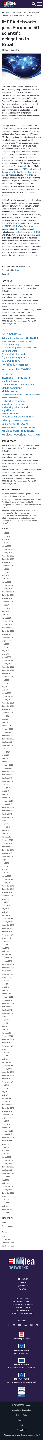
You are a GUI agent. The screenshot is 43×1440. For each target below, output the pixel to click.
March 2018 (6, 837)
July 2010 (5, 1121)
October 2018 (7, 814)
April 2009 (5, 1154)
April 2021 (5, 723)
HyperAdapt (21, 229)
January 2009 (7, 1164)
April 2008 (5, 1183)
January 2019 (7, 804)
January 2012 (7, 1069)
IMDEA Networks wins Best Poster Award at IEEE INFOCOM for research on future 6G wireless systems (20, 321)
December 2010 (8, 1105)
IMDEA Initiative (11, 360)
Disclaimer (22, 1420)
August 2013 (6, 1017)
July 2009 (5, 1147)
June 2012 (6, 1056)
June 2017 (6, 866)
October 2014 (7, 971)
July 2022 (5, 680)
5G (8, 274)
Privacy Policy (21, 1415)
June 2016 (6, 905)
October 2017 (7, 853)
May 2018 (5, 830)
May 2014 (5, 987)
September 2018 (8, 817)
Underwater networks (10, 427)
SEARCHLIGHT (13, 223)
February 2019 (7, 801)
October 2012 (7, 1043)
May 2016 (5, 909)
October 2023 (7, 634)
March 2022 (6, 693)
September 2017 (8, 856)
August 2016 (6, 899)
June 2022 (6, 683)
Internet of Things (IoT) (16, 377)
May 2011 (5, 1092)
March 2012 (6, 1062)
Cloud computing (10, 344)
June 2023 (6, 647)
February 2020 (7, 765)
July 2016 (5, 902)
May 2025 (5, 575)
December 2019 (8, 772)
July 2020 (5, 749)
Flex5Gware (29, 226)
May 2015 (5, 948)
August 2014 (6, 977)
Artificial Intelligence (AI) (15, 338)
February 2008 (7, 1186)
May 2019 (5, 791)
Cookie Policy (21, 1430)
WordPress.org (8, 1246)
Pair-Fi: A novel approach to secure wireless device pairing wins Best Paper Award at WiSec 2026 (20, 288)
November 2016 (8, 889)
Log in (4, 1236)
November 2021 (8, 706)
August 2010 (6, 1118)
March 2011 (6, 1098)
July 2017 (5, 863)
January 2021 (7, 732)
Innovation (24, 369)
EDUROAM (24, 1286)
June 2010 (6, 1124)
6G (19, 334)
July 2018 (5, 824)
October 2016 (7, 892)
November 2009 (8, 1137)
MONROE (16, 226)
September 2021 (8, 713)
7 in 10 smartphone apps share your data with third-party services (21, 504)
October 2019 (7, 778)
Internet (7, 373)
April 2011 (5, 1095)
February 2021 (7, 729)
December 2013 (8, 1003)
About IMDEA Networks (23, 1302)
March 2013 (6, 1033)
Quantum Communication (21, 420)
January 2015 (7, 961)
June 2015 (6, 945)
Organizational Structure (23, 1305)
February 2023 (7, 660)
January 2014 (7, 1000)
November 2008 (8, 1167)
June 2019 (6, 788)
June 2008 (6, 1177)
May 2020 (5, 755)
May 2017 (5, 870)
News (19, 13)
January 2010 (7, 1134)
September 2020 (8, 745)
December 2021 (8, 703)
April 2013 (5, 1030)
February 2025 (7, 585)
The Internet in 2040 (17, 496)
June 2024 (6, 608)
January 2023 (7, 664)
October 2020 (7, 742)
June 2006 (6, 1213)
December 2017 (8, 847)
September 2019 (8, 781)
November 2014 (8, 968)
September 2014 (8, 974)
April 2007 (5, 1206)
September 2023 (8, 638)
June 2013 (6, 1023)
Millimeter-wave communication (18, 384)
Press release (7, 1226)
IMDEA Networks (30, 169)
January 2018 (7, 843)
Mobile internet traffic (12, 395)
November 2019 (8, 775)
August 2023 (6, 641)
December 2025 (8, 556)
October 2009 (7, 1141)
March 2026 (6, 546)
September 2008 (8, 1173)
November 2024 (8, 595)
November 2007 (8, 1193)
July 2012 (5, 1052)
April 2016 (5, 912)
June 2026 (6, 536)
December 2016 (8, 886)
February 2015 (7, 958)
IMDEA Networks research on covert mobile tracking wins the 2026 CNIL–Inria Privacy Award (20, 303)
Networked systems (13, 401)
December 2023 (8, 628)
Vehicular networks (27, 427)
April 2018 (5, 834)
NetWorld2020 (32, 89)
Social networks (10, 424)
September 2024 (8, 602)
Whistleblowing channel (23, 1313)
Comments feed (8, 1243)
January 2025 (7, 589)
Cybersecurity (31, 348)
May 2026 (5, 540)
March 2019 (6, 798)
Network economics (10, 398)
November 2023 (8, 631)
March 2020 (6, 762)
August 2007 (6, 1196)
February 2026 (7, 549)
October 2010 (7, 1111)
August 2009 (6, 1144)
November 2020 (8, 739)
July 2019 (5, 785)
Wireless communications (18, 430)
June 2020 (6, 752)
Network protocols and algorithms (15, 409)
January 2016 (7, 922)
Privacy (6, 420)
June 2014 (6, 984)
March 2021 (6, 726)
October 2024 (7, 598)
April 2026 (5, 543)
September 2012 (8, 1046)
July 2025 (5, 569)
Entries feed (6, 1239)
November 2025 (8, 559)
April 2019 (5, 794)
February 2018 (7, 840)
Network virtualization (13, 416)
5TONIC (18, 95)
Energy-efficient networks (14, 354)
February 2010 (7, 1131)
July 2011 (5, 1085)
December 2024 (8, 592)
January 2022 (7, 700)
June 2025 (6, 572)
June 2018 (6, 827)
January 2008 (7, 1190)
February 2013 (7, 1036)
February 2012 (7, 1066)
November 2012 (8, 1039)
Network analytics (32, 395)
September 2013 (8, 1013)
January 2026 (7, 553)
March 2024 (6, 618)
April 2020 (5, 758)
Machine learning (10, 381)
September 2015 (8, 935)
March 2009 (6, 1157)
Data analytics (9, 350)
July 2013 (5, 1020)
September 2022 (8, 677)
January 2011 (7, 1102)
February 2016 (7, 919)
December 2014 (8, 964)
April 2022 (5, 690)
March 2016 (6, 915)
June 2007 (6, 1203)
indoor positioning (8, 370)
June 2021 (6, 716)
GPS (28, 357)
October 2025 (7, 562)
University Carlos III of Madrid (18, 172)
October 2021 (7, 709)
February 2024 (7, 621)
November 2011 (8, 1075)
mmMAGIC (6, 226)
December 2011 (8, 1072)
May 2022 (5, 687)
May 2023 (5, 651)
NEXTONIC (30, 417)
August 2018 (6, 821)
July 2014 (5, 981)
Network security (10, 413)
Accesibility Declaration (21, 1410)
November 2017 (8, 850)
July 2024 (5, 605)
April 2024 (5, 615)
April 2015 (5, 951)
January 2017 (7, 883)
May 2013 (5, 1026)
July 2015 (5, 941)
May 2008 (5, 1180)
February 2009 (7, 1160)
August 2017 (6, 860)
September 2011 (8, 1082)
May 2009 (5, 1151)
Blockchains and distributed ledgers (17, 341)
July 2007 (5, 1200)
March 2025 (6, 582)
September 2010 (8, 1115)
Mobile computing (12, 388)
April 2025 (5, 579)
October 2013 (7, 1010)
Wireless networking (14, 434)
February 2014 (7, 997)
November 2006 (8, 1209)
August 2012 (6, 1049)
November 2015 (8, 928)
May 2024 (5, 611)
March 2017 (6, 876)
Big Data (34, 338)
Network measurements (13, 404)
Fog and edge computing (13, 357)
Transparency (22, 1310)
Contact (24, 1279)
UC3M (24, 423)
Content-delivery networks (13, 348)
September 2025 (8, 566)
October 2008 (7, 1170)
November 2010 (8, 1108)
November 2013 (8, 1007)
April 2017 (5, 873)
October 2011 (7, 1079)
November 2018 (8, 811)
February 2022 (7, 696)
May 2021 (5, 719)
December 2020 (8, 736)
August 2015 (6, 938)
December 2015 (8, 925)
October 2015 (7, 932)
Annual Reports (23, 1307)
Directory (24, 1282)
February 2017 (7, 879)
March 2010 (6, 1128)
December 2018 (8, 807)
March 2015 (6, 954)
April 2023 (5, 654)
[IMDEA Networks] (10, 4)
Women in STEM (34, 435)
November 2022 (8, 670)
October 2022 (7, 674)
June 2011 (6, 1088)
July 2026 (5, 533)
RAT (21, 1425)
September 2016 (8, 896)
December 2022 (8, 667)
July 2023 (5, 644)
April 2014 (5, 990)
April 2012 (5, 1059)
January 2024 (7, 624)
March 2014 (6, 994)
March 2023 (6, 657)
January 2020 (7, 768)
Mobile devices (10, 391)
